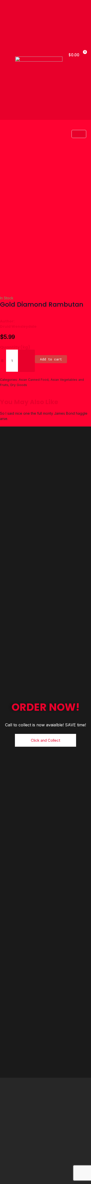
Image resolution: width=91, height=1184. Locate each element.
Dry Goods (18, 385)
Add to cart (51, 359)
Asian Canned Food (34, 380)
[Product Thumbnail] (79, 134)
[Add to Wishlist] (2, 360)
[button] (7, 60)
